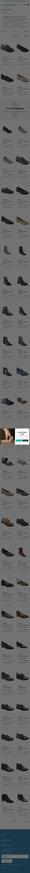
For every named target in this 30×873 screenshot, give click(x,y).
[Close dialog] (28, 429)
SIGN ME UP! (19, 440)
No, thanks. (25, 440)
